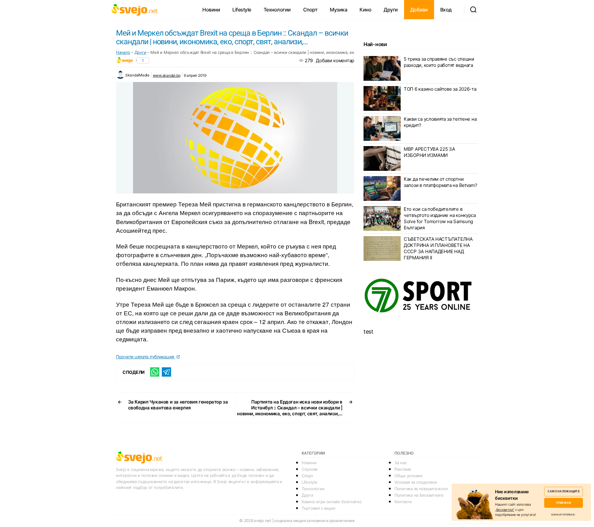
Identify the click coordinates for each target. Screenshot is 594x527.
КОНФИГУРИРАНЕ (563, 514)
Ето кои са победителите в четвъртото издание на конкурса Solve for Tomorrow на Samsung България (440, 218)
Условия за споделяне (415, 482)
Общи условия (408, 475)
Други (391, 9)
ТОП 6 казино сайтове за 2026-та (440, 89)
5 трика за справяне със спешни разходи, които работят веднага (439, 62)
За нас (400, 462)
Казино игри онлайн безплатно (331, 501)
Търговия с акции (318, 508)
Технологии (277, 9)
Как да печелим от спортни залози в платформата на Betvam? (440, 182)
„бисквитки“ (504, 510)
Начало (123, 52)
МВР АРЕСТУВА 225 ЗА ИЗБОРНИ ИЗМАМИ (429, 152)
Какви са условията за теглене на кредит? (440, 122)
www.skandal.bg (166, 75)
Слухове (310, 469)
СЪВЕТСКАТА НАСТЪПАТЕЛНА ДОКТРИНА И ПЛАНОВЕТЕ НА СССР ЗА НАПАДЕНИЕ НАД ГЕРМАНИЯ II (438, 248)
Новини (211, 9)
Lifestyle (241, 9)
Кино (365, 9)
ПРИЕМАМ (563, 503)
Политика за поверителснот (421, 488)
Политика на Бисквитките (419, 495)
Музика (338, 9)
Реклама (402, 469)
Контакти (403, 501)
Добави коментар (335, 60)
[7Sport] (421, 296)
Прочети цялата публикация (145, 356)
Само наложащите (564, 491)
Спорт (310, 9)
